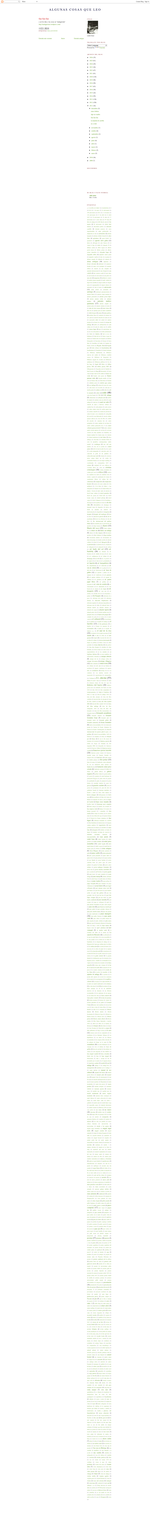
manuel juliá (100, 1075)
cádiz (105, 390)
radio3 (88, 1306)
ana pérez (106, 275)
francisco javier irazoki (102, 750)
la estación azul (95, 951)
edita (98, 605)
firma (103, 736)
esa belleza (106, 666)
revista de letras (96, 1327)
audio (95, 324)
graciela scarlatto (98, 785)
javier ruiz (89, 869)
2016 (91, 89)
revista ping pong (93, 1334)
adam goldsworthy (103, 231)
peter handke (99, 1231)
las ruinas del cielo (94, 995)
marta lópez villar (98, 1100)
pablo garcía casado (99, 1205)
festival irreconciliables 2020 (101, 734)
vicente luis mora (99, 1464)
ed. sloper (103, 589)
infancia (97, 827)
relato (88, 1317)
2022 (91, 70)
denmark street (91, 507)
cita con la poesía (99, 446)
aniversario (107, 287)
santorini (102, 1362)
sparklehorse (90, 1392)
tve (99, 1439)
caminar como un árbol (100, 400)
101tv (98, 212)
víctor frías (92, 1469)
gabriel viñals (98, 774)
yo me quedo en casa (103, 1492)
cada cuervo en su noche (95, 387)
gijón (98, 781)
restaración (102, 1320)
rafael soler (100, 1308)
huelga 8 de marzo (104, 809)
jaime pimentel (107, 853)
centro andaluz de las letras (102, 423)
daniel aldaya (106, 488)
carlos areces (108, 407)
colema (102, 456)
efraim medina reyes (104, 612)
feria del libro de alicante (100, 699)
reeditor (101, 1315)
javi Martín (92, 860)
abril (93, 144)
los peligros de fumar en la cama (96, 1042)
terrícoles (89, 1415)
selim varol (108, 1369)
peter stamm (108, 1231)
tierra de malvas (102, 1429)
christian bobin (105, 439)
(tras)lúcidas (105, 208)
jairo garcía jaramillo (94, 855)
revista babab (91, 1324)
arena (99, 313)
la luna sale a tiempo (99, 965)
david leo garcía (91, 495)
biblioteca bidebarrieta (96, 352)
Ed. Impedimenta (91, 565)
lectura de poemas (106, 998)
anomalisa (105, 289)
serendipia (108, 1371)
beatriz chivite (90, 345)
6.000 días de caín (102, 222)
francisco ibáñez (96, 748)
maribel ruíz (105, 1091)
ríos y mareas (102, 1338)
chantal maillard (91, 435)
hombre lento (90, 804)
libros (94, 1023)
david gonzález (104, 493)
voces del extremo (98, 1481)
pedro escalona (93, 1224)
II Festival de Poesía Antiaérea (97, 818)
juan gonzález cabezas (103, 909)
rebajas (107, 1313)
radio (107, 1301)
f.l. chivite (101, 677)
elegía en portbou (92, 642)
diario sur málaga (105, 530)
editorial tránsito (91, 607)
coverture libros (91, 467)
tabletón (91, 1399)
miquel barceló (98, 1138)
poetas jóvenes (99, 1247)
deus (110, 514)
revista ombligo (104, 1329)
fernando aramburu (103, 713)
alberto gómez (101, 250)
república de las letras (103, 1317)
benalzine (98, 350)
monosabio (90, 1142)
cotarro (89, 465)
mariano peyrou (99, 1089)
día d (90, 516)
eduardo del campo (92, 610)
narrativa (100, 1163)
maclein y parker (94, 1063)
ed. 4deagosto (103, 542)
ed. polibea (103, 582)
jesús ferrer (92, 874)
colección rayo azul (92, 456)
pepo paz (97, 1229)
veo (90, 1460)
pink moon (93, 1233)
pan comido (98, 1212)
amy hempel (104, 271)
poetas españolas (93, 1245)
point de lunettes (99, 1252)
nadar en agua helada (94, 1161)
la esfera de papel (98, 949)
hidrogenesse (102, 795)
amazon (96, 268)
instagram (95, 830)
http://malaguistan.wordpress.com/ (49, 24)
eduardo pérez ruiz (92, 612)
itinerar (98, 848)
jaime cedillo (96, 853)
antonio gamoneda (92, 296)
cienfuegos (97, 444)
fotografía (100, 746)
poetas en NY (107, 1243)
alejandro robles (91, 254)
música (89, 1156)
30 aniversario (96, 217)
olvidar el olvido (104, 1191)
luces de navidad (97, 1049)
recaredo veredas (92, 1315)
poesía (107, 1238)
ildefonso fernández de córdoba (102, 820)
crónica (109, 472)
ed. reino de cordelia (100, 584)
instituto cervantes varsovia (97, 834)
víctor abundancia (98, 1467)
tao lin (94, 1401)
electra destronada (104, 640)
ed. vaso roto (103, 591)
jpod (108, 902)
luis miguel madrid (92, 1054)
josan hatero (99, 886)
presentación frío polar (96, 1285)
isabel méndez (97, 841)
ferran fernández (106, 722)
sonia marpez (91, 1390)
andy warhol (106, 280)
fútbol (107, 769)
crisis (100, 467)
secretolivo (104, 1366)
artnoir (107, 315)
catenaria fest (101, 421)
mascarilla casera (93, 1105)
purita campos (105, 1296)
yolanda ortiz (90, 1495)
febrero (93, 150)
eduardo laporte (104, 610)
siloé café (89, 1380)
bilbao (103, 364)
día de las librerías (100, 519)
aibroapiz (95, 243)
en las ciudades (102, 652)
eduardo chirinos (104, 607)
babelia (97, 334)
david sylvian (101, 498)
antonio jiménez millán (96, 299)
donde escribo (101, 540)
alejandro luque (104, 252)
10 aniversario (105, 210)
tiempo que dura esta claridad (101, 1427)
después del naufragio (100, 514)
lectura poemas (93, 1000)
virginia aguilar (104, 1476)
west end (106, 1483)
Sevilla (95, 1376)
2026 (91, 57)
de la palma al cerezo (99, 502)
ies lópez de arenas (98, 813)
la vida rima (92, 986)
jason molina (108, 858)
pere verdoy (106, 1229)
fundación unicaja (99, 769)
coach (109, 449)
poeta (94, 1243)
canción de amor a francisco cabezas (98, 404)
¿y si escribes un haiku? (93, 208)
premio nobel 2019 (104, 1273)
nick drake (105, 1168)
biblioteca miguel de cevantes (95, 359)
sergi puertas (92, 1373)
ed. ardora (108, 547)
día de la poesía (98, 516)
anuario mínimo (101, 306)
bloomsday (103, 371)
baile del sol (97, 336)
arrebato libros (93, 315)
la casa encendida (104, 937)
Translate (102, 48)
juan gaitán (92, 909)
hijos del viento (105, 797)
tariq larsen (101, 1401)
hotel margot (92, 806)
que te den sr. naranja (105, 1299)
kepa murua (105, 925)
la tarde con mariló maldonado (95, 984)
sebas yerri (96, 1366)
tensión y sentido (104, 1408)
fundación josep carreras (102, 764)
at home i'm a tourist (98, 322)
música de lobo (98, 1156)
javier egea (102, 862)
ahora (88, 243)
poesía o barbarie (91, 1240)
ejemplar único (91, 614)
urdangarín (90, 1455)
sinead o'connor (107, 1380)
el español (91, 621)
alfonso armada (91, 259)
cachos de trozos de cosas (104, 385)
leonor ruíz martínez (98, 1005)
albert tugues (101, 247)
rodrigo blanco (99, 1343)
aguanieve (89, 240)
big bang (89, 364)
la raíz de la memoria (105, 977)
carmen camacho (93, 411)
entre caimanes (94, 663)
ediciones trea (90, 605)
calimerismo (92, 397)
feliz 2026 (95, 690)
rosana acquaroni (91, 1348)
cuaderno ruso (105, 474)
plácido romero (104, 1233)
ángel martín (102, 282)
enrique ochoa (105, 659)
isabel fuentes (101, 839)
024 (90, 210)
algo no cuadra (95, 114)
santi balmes (108, 1359)
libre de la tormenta (98, 1009)
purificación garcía (92, 1296)
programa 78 (90, 1289)
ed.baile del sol (98, 593)
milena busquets (103, 1133)
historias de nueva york (99, 799)
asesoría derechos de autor (101, 317)
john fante (102, 879)
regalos (107, 1315)
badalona (89, 336)
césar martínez (97, 432)
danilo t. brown (91, 491)
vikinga (89, 1474)
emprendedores (91, 652)
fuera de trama (91, 762)
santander (100, 1359)
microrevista (105, 1124)
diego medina (107, 535)
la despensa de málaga (101, 942)
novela (104, 1177)
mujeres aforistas (91, 1147)
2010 (91, 157)
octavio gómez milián (102, 1189)
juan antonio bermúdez (93, 904)
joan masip (96, 876)
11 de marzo (106, 212)
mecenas (92, 1112)
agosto (93, 137)
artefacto (101, 315)
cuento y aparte (91, 477)
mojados (107, 1138)
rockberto (106, 1341)
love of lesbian (99, 1047)
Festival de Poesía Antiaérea (101, 727)
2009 (91, 161)
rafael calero (105, 1306)
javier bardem (102, 860)
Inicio (63, 38)
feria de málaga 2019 (103, 694)
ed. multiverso (98, 575)
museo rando (98, 1154)
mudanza (97, 1145)
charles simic (101, 435)
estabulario (95, 670)
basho (101, 343)
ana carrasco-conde (99, 273)
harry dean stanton (104, 792)
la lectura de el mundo (99, 963)
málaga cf (97, 1065)
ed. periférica (98, 579)
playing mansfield (103, 1236)
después (89, 514)
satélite (102, 1364)
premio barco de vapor (95, 1261)
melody (97, 1117)
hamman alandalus (104, 790)
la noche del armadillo (101, 972)
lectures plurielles (91, 1002)
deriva (107, 507)
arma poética (107, 313)
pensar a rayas (93, 1226)
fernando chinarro (97, 715)
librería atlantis (99, 1012)
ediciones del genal (98, 598)
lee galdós (101, 1002)
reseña (89, 1320)
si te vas (99, 1378)
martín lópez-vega (106, 1103)
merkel (107, 1119)
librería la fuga (99, 1014)
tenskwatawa (90, 1411)
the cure (96, 1418)
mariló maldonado (92, 1093)
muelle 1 (106, 1145)
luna (97, 1056)
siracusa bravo (94, 1383)
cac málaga (92, 385)
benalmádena (105, 348)
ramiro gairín (102, 1310)
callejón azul (101, 398)
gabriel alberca (98, 771)
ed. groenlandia (105, 561)
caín (104, 392)
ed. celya (109, 554)
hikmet (89, 799)
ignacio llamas (107, 816)
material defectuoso (106, 1105)
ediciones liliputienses (101, 600)
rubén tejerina (105, 1348)
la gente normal (98, 956)
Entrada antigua (79, 38)
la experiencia (105, 951)
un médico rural (97, 1443)
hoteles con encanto (104, 806)
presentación (107, 1282)
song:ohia (106, 1387)
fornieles (103, 743)
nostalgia (109, 1175)
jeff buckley (99, 872)
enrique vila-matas (92, 661)
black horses (90, 371)
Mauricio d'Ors (103, 1107)
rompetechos (93, 1345)
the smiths (101, 1425)
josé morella (102, 900)
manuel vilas (95, 1077)
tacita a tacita (100, 1399)
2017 (91, 86)
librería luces (100, 1016)
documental (106, 537)
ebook (95, 542)
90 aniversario (98, 224)
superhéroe (99, 1397)
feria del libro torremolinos (101, 711)
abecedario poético (99, 226)
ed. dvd (97, 558)
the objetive (97, 1422)
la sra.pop (96, 981)
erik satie (98, 666)
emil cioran (106, 649)
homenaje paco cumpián (104, 804)
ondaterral (102, 1194)
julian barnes (105, 918)
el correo (101, 617)
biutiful (107, 369)
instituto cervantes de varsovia (101, 832)
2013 (91, 99)
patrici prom (101, 1217)
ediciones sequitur (91, 603)
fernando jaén (105, 718)
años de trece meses (95, 308)
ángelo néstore (105, 285)
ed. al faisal (106, 544)
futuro (88, 771)
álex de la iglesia (104, 257)
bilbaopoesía (90, 369)
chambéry (106, 432)
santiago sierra (93, 1362)
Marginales (103, 1082)
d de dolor (98, 486)
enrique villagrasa (105, 661)
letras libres (103, 1007)
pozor (95, 1254)
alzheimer (101, 264)
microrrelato (90, 1126)
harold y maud (91, 792)
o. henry (89, 1187)
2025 (91, 61)
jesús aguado (107, 872)
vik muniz (106, 1471)
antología (90, 292)
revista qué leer (105, 1334)
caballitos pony (93, 383)
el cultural (96, 619)
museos (107, 1154)
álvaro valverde (91, 264)
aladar (98, 245)
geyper (109, 778)
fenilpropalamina (91, 692)
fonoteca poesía (104, 741)
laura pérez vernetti (92, 998)
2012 (91, 102)
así (110, 317)
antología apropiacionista (102, 292)
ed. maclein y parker (101, 572)
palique (107, 1210)
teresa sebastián (104, 1413)
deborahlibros (97, 505)
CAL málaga (107, 395)
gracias (89, 785)
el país (95, 638)
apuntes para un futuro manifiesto (102, 310)
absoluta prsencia (100, 229)
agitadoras (96, 238)
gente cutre (102, 778)
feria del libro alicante (93, 697)
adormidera (102, 234)
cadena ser (99, 390)
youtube (107, 1495)
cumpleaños (99, 482)
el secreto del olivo (104, 638)
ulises (95, 1441)
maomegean (104, 1077)
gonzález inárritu (98, 783)
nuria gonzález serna (93, 1184)
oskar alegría (96, 1201)
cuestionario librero (92, 479)
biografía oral (99, 369)
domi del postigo (91, 540)
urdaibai (107, 1453)
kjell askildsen (101, 928)
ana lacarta (92, 275)
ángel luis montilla (92, 282)
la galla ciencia (101, 953)
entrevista (104, 663)
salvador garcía (91, 1352)
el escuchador (107, 619)
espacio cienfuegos (100, 668)
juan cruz (92, 907)
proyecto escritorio (101, 1292)
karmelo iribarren (100, 923)
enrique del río (94, 659)
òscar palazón (101, 1198)
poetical (99, 1250)
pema (109, 1224)
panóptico (106, 1212)
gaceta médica (107, 774)
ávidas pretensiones (106, 331)
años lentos (106, 308)
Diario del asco (93, 528)
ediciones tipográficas (103, 603)
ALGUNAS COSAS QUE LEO (75, 9)
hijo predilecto (95, 797)
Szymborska (107, 1397)
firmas (93, 739)
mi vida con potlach (99, 1121)
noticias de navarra (94, 1177)
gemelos (97, 776)
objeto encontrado (100, 1187)
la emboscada (93, 946)
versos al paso (100, 1462)
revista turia (90, 1336)
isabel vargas (99, 846)
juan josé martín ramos (93, 911)
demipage (106, 505)
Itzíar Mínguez (94, 851)
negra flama (96, 1168)
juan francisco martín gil (104, 907)
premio (89, 1259)
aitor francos (103, 243)
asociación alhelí (93, 320)
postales (89, 1254)
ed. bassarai (102, 551)
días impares (99, 533)
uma (100, 1441)
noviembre (94, 128)
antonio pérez (90, 306)
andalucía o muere (106, 278)
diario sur (94, 530)
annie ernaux (95, 289)
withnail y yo (90, 1485)
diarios (91, 533)
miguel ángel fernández (93, 1128)
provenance (90, 1292)
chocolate (96, 439)
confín (106, 458)
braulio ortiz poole (98, 376)
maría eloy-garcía (100, 1084)
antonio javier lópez (105, 297)
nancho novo (105, 1161)
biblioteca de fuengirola (101, 357)
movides (89, 1145)
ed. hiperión (91, 563)
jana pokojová (99, 858)
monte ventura (98, 1142)
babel (90, 334)
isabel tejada (101, 844)
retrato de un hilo (98, 1322)
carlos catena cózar (94, 409)
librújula (95, 1026)
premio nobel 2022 (92, 1275)
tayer (93, 1404)
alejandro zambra (93, 257)
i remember (102, 811)
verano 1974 (105, 1460)
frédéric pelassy (93, 760)
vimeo (96, 1474)
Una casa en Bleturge (99, 1448)
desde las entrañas (93, 509)
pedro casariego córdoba (104, 1222)
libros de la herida (104, 1023)
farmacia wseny (93, 683)
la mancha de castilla (97, 121)
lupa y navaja (100, 1058)
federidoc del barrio (101, 687)
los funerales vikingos (101, 1035)
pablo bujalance (91, 1203)
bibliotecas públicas (100, 362)
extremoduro (108, 675)
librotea (89, 1026)
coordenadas (90, 463)
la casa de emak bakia (92, 937)
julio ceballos (99, 921)
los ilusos (99, 1037)
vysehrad (99, 1483)
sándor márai (107, 1357)
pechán (94, 1222)
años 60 (109, 306)
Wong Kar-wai (101, 1485)
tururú (94, 1439)
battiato (107, 343)
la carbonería (106, 935)
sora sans (104, 1390)
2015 (91, 93)
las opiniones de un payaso (103, 993)
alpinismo (106, 261)
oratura (91, 1196)
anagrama (96, 278)
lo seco (109, 1030)
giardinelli (91, 781)
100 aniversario (91, 212)
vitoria (89, 1481)
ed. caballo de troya (99, 554)
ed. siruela (95, 589)
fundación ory (91, 767)
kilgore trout (90, 928)
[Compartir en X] (44, 28)
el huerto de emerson (100, 626)
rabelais (102, 1301)
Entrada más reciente (45, 38)
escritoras (89, 668)
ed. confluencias (93, 556)
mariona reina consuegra (102, 1096)
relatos (94, 1317)
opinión (109, 1194)
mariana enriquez (99, 1086)
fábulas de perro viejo (93, 680)
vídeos (99, 1471)
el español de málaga (102, 621)
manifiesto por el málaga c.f (104, 1068)
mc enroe (99, 1110)
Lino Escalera (92, 1028)
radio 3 (89, 1303)
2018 (91, 83)
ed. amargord (99, 547)
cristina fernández (104, 470)
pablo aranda (105, 1201)
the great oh (104, 1418)
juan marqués (105, 913)
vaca (96, 1455)
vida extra (92, 195)
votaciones (92, 1483)
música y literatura (105, 1159)
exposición (90, 675)
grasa (108, 785)
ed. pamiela (107, 575)
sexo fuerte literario (104, 1376)
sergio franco (102, 1373)
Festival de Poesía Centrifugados (95, 729)
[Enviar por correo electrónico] (40, 28)
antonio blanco (91, 294)
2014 (91, 96)
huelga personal (91, 811)
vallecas (102, 1455)
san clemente (98, 1357)
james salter (106, 855)
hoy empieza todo (92, 809)
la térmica (108, 984)
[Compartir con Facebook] (46, 28)
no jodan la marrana (104, 1170)
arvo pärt (89, 317)
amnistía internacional (92, 271)
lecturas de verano (104, 1000)
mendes (101, 1119)
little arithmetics (91, 1030)
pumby (96, 1294)
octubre (93, 131)
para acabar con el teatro (93, 1215)
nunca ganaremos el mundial (102, 1182)
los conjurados (103, 1033)
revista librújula (92, 1329)
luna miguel (105, 1056)
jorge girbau (106, 881)
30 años (105, 217)
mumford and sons (98, 1149)
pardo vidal (106, 1215)
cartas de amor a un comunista (95, 414)
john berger (95, 879)
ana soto (89, 278)
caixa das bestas (91, 395)
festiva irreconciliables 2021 (96, 725)
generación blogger (92, 778)
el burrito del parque (102, 614)
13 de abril (101, 215)
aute (100, 329)
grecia (88, 788)
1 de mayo (96, 210)
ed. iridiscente (103, 565)
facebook (103, 680)
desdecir (106, 509)
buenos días (94, 380)
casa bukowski (97, 416)
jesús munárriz (102, 874)
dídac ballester (97, 535)
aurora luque (92, 329)
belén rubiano (95, 348)
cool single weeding (104, 460)
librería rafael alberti (99, 1019)
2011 (91, 106)
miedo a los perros (103, 1126)
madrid (103, 1063)
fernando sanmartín (92, 722)
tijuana (94, 1432)
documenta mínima (94, 537)
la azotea (103, 932)
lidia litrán (103, 1026)
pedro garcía (102, 1224)
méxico (89, 1121)
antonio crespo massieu (103, 294)
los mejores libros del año (102, 1040)
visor (108, 1478)
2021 (91, 73)
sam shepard (101, 1355)
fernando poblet (104, 720)
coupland (96, 465)
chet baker (103, 437)
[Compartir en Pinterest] (48, 28)
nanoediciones (90, 1163)
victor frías (108, 1467)
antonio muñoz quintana (99, 302)
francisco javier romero (97, 753)
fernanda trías (90, 713)
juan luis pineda (107, 911)
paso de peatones (91, 1217)
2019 (91, 80)
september (92, 1371)
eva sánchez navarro (102, 673)
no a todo (94, 124)
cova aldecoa (105, 465)
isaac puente (104, 837)
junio (93, 140)
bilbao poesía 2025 (103, 366)
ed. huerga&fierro (103, 563)
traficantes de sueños (103, 1434)
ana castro (108, 273)
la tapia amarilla (105, 981)
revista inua (106, 1327)
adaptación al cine (91, 233)
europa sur (104, 670)
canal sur (95, 402)
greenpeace (96, 788)
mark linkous (90, 1098)
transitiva (89, 1436)
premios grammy (99, 1278)
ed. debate (104, 556)
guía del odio (105, 788)
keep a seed (95, 925)
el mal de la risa (104, 630)
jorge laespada (91, 883)
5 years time (98, 219)
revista (107, 1322)
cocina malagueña (93, 451)
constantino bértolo (92, 460)
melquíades (105, 1117)
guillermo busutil (91, 790)
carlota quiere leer (106, 409)
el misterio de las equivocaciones (99, 633)
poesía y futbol (102, 1240)
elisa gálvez (108, 645)
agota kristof (105, 238)
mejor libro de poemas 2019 (99, 1114)
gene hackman (105, 776)
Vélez (109, 1457)
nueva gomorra (96, 1180)
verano (96, 1460)
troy (106, 1436)
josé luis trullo (102, 897)
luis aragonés (96, 1051)
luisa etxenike (105, 1054)
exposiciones (98, 675)
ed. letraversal (97, 570)
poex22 (89, 1252)
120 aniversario (91, 215)
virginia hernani (100, 1478)
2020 (91, 77)
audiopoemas (103, 324)
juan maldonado (93, 914)
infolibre (104, 827)
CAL (99, 395)
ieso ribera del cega (97, 816)
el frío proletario (103, 624)
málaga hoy (106, 1065)
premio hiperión (99, 1271)
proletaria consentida (103, 1289)
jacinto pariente (105, 851)
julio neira (108, 921)
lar (99, 988)
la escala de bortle (103, 946)
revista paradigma (91, 1331)
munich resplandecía (100, 1152)
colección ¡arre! (105, 451)
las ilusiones (98, 991)
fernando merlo (91, 720)
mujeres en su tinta (104, 1147)
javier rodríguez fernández (101, 867)
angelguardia (95, 285)
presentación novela (103, 1287)
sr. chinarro (99, 1392)
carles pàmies (99, 407)
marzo (93, 147)
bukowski (102, 380)
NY (102, 1184)
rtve (99, 1348)
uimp (90, 1441)
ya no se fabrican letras (99, 1490)
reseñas (95, 1320)
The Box (89, 1418)
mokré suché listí (92, 1140)
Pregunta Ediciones (103, 1257)
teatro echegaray (102, 1404)
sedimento (94, 1369)
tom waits (106, 1432)
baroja (104, 341)
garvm (90, 776)
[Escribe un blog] (42, 28)
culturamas (90, 482)
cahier (98, 393)
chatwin (109, 435)
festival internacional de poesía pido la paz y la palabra (99, 732)
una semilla (97, 1453)
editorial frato (105, 605)
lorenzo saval (93, 1033)
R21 (96, 1301)
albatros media (91, 247)
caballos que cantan (105, 383)
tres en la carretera (98, 1436)
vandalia (109, 1455)
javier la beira (98, 865)
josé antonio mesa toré (102, 888)
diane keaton (97, 526)
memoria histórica (91, 1119)
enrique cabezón (106, 656)
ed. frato (96, 561)
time (100, 1432)
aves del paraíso (95, 331)
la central (99, 939)
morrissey (106, 1142)
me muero (108, 1110)
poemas (99, 1238)
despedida (99, 512)
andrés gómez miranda (95, 280)
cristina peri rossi (91, 472)
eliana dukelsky (98, 645)
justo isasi (91, 923)
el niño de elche (99, 635)
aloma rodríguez (92, 261)
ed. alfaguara (90, 547)
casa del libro (101, 418)
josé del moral (99, 890)
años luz (89, 310)
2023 (91, 67)
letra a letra (95, 1007)
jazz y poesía (90, 872)
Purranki (89, 1299)
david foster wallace (92, 493)
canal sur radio (104, 402)
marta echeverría (101, 1098)
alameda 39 (106, 245)
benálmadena (90, 350)
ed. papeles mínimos (94, 577)
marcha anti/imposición (99, 1079)
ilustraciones (102, 823)
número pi (89, 1182)
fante (110, 680)
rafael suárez (108, 1308)
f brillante (91, 678)
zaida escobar (90, 1497)
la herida (106, 958)
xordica (94, 1488)
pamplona (89, 1212)
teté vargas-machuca (104, 1415)
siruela (103, 1383)
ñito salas (107, 1184)
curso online (103, 484)
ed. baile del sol (97, 549)
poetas (99, 1243)
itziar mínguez (106, 848)
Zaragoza (103, 1497)
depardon (100, 507)
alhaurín (100, 259)
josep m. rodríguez (99, 902)
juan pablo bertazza (96, 916)
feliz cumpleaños (104, 690)
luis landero (106, 1051)
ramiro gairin (92, 1310)
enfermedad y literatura (93, 656)
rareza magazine (97, 1313)
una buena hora (98, 1446)
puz (95, 1299)
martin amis (97, 1103)
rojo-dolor (108, 1343)
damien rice (97, 488)
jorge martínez (102, 883)
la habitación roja (97, 958)
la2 (98, 986)
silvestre (97, 1380)
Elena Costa (102, 642)
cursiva (95, 484)
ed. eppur (89, 561)
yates (110, 1490)
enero (93, 153)
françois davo (90, 757)
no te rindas (102, 1173)
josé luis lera (100, 895)
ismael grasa (90, 848)
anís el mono (98, 287)
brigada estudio (102, 378)
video (107, 1469)
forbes (88, 743)
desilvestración (91, 512)
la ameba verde (102, 930)
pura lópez (105, 1294)
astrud (102, 320)
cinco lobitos (95, 111)
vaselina (91, 1457)
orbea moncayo (99, 1196)
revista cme (100, 1324)
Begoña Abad (101, 345)
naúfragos (96, 1166)
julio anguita (90, 921)
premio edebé (96, 1268)
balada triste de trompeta (99, 338)
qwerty (91, 1301)
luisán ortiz (90, 1056)
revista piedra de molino (105, 1331)
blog (97, 371)
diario (105, 525)
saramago (96, 1364)
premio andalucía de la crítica (102, 1259)
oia (97, 1191)
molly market (105, 1140)
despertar (106, 512)
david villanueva (96, 500)
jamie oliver (90, 858)
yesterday (91, 1492)
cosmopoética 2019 (103, 463)
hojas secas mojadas (102, 802)
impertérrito (102, 825)
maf (108, 1063)
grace (107, 783)
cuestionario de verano (103, 477)
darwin (107, 491)
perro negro (90, 1231)
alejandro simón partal (105, 254)
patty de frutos (97, 1219)
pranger (101, 1254)
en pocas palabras (104, 654)
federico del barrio (94, 685)
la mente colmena (97, 970)
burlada (109, 380)
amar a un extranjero (99, 266)
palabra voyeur (97, 1210)
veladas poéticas (101, 1457)
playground (90, 1236)
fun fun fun (94, 117)
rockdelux (89, 1343)
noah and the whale (99, 1175)
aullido (109, 327)
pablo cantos (101, 1203)
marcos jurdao (94, 1082)
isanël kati (106, 846)
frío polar (103, 759)
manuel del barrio (100, 1072)
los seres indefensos (102, 1044)
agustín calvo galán (101, 240)
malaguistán (52, 31)
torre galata (90, 1434)
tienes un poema (91, 1429)
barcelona (97, 341)
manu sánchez (93, 1070)
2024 (91, 64)
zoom (109, 1497)
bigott (96, 364)
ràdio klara (98, 1303)
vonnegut (108, 1481)
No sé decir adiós (92, 1173)
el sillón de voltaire (92, 640)
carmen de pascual (104, 411)
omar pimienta (91, 1194)
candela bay (90, 407)
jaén (88, 853)
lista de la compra (104, 1028)
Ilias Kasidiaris (92, 823)
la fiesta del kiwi (91, 953)
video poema (91, 1471)
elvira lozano (97, 649)
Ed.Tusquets (97, 596)
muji (88, 1149)
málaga (89, 1065)
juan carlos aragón (106, 904)
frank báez (99, 757)
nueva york (106, 1180)
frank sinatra (108, 757)
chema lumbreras (93, 437)
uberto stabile (107, 1439)
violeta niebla (91, 1476)
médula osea (101, 1112)
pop (108, 1252)
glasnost (104, 781)
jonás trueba (96, 881)
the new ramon (101, 1420)
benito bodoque (107, 350)
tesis (95, 1415)
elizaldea (104, 647)
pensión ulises (102, 1226)
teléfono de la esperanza (102, 1406)
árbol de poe (92, 313)
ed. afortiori (98, 544)
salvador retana (91, 1355)
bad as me (106, 334)
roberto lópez (97, 1341)
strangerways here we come (95, 1394)
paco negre (102, 1208)
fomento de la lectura (92, 741)
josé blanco (90, 890)
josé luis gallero (98, 893)
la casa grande (91, 939)
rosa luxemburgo (104, 1345)
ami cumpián (105, 268)
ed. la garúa (103, 568)
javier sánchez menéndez (102, 869)
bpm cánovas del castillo (97, 373)
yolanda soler (99, 1495)
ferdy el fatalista (104, 692)
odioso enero (90, 1191)
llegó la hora (101, 1030)
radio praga (106, 1303)
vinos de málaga (105, 1474)
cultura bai (105, 479)
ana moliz (99, 275)
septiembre (95, 134)
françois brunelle (103, 755)
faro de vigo (105, 683)
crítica (100, 472)
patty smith (106, 1219)
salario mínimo (104, 1350)
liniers (109, 1026)
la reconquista (98, 979)
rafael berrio (96, 1306)
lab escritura (104, 986)
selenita (101, 1369)
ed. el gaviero (105, 558)
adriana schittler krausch (100, 236)
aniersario (89, 287)
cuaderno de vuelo (94, 474)
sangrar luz (92, 1359)
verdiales (89, 1462)
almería (107, 259)
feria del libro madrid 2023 (99, 704)
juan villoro (96, 918)
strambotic (106, 1392)
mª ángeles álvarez (106, 1061)
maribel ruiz (96, 1091)
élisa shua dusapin (94, 647)
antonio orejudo (104, 303)
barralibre (94, 343)
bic (108, 362)
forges (95, 743)
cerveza (103, 430)
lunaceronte (90, 1058)
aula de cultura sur (100, 327)
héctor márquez (91, 795)
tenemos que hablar (92, 1408)
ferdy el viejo (91, 694)
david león (102, 495)
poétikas (107, 1250)
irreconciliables (91, 837)
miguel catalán (99, 1131)
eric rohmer (90, 666)
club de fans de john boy (99, 449)
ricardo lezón (100, 1336)
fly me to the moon (103, 739)
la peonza (105, 974)
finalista (97, 736)
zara (97, 1497)
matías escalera (93, 1107)
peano (88, 1222)
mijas (95, 1133)
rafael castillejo (91, 1308)
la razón (91, 979)
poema (89, 1238)
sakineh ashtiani (91, 1350)
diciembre (94, 108)
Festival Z (89, 736)
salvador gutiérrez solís (103, 1352)
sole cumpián (98, 1385)
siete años (106, 1378)
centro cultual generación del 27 (96, 425)
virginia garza (90, 1478)
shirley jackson (91, 1378)
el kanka (99, 628)
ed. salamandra (100, 586)
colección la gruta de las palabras (97, 453)
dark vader (100, 491)
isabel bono (91, 839)
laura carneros (105, 995)
